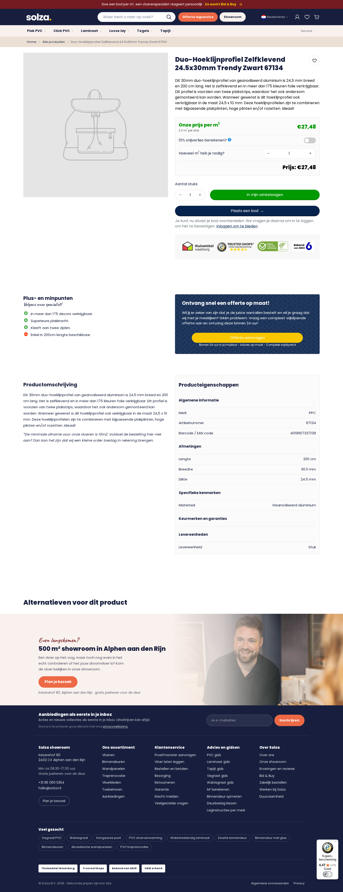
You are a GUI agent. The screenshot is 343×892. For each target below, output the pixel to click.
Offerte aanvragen (247, 337)
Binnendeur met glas (271, 838)
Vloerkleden (111, 782)
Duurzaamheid (271, 796)
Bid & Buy (266, 775)
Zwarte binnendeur (232, 838)
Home (31, 42)
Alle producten (53, 42)
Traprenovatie (113, 775)
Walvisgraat (79, 838)
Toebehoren (112, 789)
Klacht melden (166, 796)
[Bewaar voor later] (307, 17)
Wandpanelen (113, 768)
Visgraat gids (217, 775)
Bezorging (163, 775)
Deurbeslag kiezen (222, 803)
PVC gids (214, 755)
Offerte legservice (198, 17)
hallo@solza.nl (49, 788)
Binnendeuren (113, 761)
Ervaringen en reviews (277, 768)
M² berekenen (218, 789)
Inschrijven (289, 720)
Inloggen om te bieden (237, 226)
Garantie (162, 789)
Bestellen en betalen (171, 768)
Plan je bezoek (58, 681)
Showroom (233, 17)
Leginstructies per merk (226, 810)
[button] (317, 17)
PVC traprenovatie (134, 847)
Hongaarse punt (108, 838)
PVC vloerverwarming (145, 838)
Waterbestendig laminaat (190, 838)
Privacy (299, 883)
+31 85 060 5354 (51, 782)
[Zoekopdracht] (169, 17)
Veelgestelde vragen (171, 803)
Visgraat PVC (52, 838)
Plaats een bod (244, 210)
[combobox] (136, 17)
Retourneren (165, 782)
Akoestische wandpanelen (91, 847)
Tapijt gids (215, 768)
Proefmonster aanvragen (175, 755)
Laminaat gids (218, 761)
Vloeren (108, 755)
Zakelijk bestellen (273, 782)
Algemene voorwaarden (270, 883)
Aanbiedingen (113, 796)
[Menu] (335, 842)
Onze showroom (272, 761)
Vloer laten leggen (169, 761)
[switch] (327, 874)
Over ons (266, 755)
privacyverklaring (115, 726)
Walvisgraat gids (220, 782)
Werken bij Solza (272, 789)
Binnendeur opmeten (224, 796)
